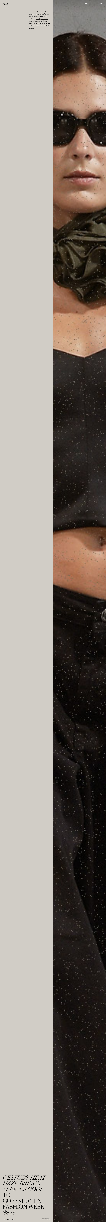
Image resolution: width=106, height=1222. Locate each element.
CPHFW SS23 (46, 1219)
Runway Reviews (10, 1219)
